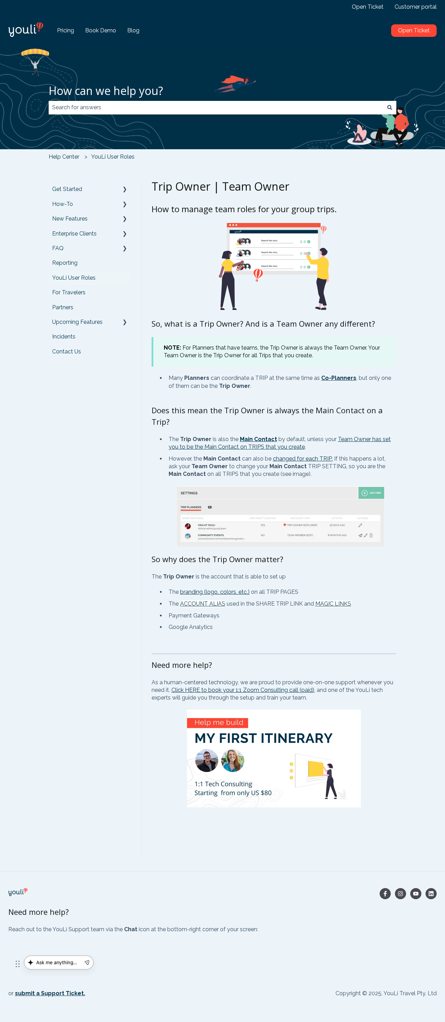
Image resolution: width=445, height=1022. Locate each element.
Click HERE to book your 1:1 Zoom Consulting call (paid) (242, 690)
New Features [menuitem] (70, 218)
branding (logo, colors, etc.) (215, 592)
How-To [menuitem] (62, 204)
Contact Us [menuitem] (66, 351)
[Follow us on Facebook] (385, 893)
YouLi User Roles (113, 156)
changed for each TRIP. (303, 458)
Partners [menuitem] (62, 307)
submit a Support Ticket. (50, 993)
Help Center (64, 156)
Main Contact (258, 439)
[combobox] (216, 107)
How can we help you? (106, 90)
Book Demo (100, 30)
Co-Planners (338, 378)
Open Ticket (367, 6)
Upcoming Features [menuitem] (77, 322)
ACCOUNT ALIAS (202, 603)
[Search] (389, 107)
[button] (124, 190)
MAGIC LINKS (333, 603)
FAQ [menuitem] (58, 248)
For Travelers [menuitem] (69, 292)
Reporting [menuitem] (65, 263)
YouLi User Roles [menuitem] (74, 277)
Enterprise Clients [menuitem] (74, 233)
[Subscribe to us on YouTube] (415, 893)
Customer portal (416, 6)
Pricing (65, 30)
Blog (133, 30)
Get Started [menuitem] (67, 189)
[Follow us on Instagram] (400, 893)
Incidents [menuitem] (63, 336)
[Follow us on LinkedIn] (431, 893)
